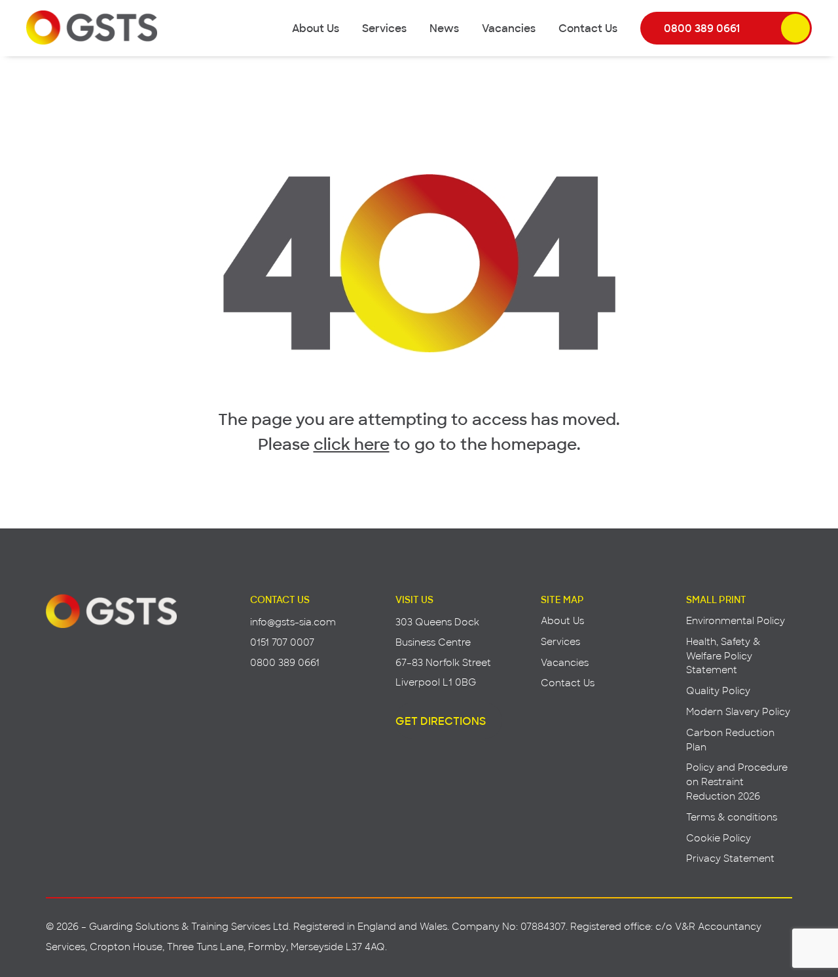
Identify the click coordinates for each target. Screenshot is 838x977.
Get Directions (440, 720)
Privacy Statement (730, 858)
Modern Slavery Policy (738, 711)
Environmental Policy (735, 620)
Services (384, 27)
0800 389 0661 (702, 27)
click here (352, 443)
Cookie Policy (718, 838)
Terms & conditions (731, 817)
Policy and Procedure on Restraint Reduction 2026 (737, 781)
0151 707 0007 (282, 642)
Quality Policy (718, 690)
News (444, 27)
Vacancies (509, 27)
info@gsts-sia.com (293, 622)
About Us (315, 27)
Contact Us (587, 27)
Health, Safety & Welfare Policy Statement (723, 656)
